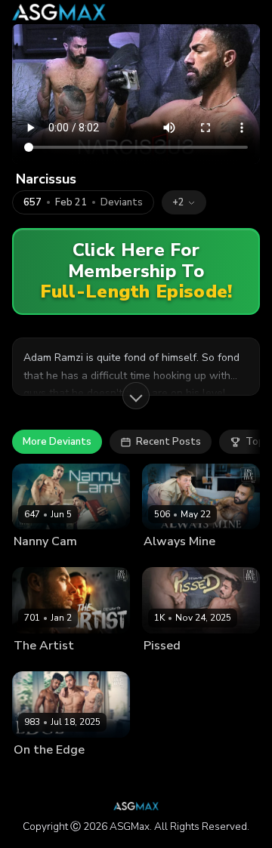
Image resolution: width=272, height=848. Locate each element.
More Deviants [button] (57, 442)
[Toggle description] (136, 395)
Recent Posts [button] (168, 442)
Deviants (121, 203)
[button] (184, 202)
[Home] (59, 12)
